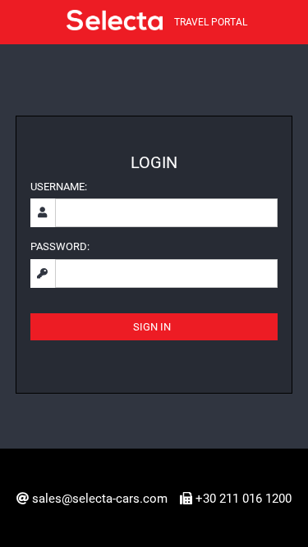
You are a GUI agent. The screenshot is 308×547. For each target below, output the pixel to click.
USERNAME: (58, 186)
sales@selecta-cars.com (100, 498)
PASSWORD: (60, 246)
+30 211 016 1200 (243, 498)
